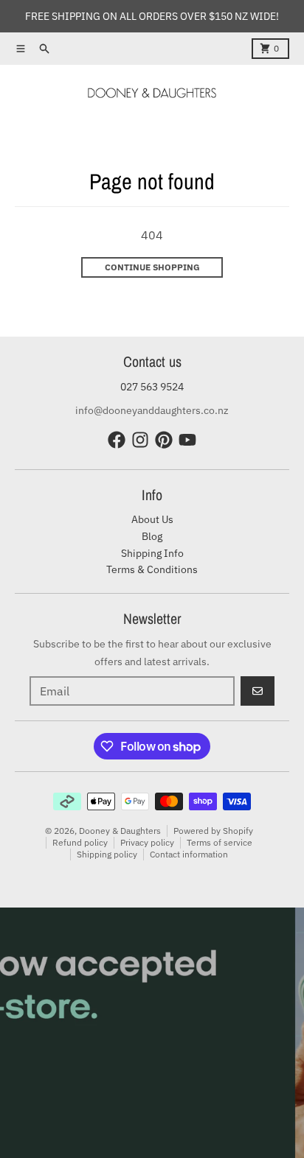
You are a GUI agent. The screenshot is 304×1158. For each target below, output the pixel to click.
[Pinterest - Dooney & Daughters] (164, 440)
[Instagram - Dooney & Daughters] (140, 440)
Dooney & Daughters (120, 830)
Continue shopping (152, 267)
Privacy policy (147, 842)
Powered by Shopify (213, 830)
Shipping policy (107, 854)
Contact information (189, 854)
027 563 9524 (152, 386)
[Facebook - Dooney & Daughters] (116, 440)
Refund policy (80, 842)
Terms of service (219, 842)
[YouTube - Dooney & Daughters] (187, 440)
